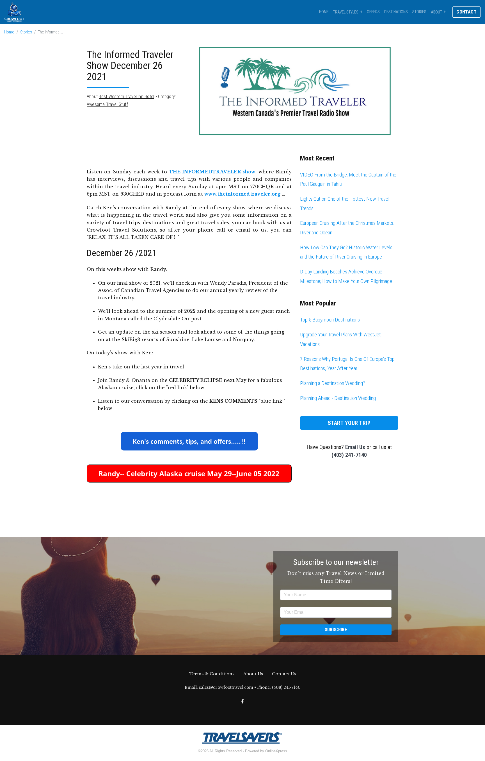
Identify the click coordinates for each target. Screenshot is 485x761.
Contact (466, 12)
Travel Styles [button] (345, 12)
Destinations (396, 12)
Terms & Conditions (211, 673)
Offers (373, 12)
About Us (253, 673)
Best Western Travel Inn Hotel (126, 96)
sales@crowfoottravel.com (226, 687)
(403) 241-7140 (349, 455)
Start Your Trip (349, 423)
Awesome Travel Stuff (107, 104)
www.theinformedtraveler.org (242, 194)
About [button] (436, 12)
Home (324, 12)
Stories (419, 12)
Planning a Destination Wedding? (332, 383)
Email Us (355, 447)
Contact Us (284, 673)
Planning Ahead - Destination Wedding (338, 398)
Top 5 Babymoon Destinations (330, 319)
